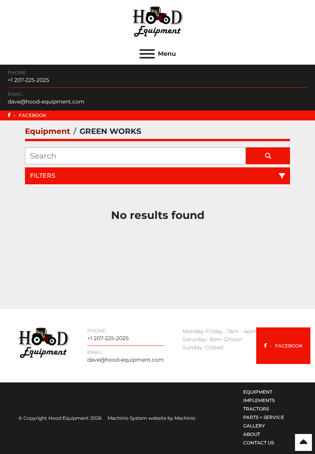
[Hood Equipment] (43, 342)
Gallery (254, 426)
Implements (259, 400)
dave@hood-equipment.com (46, 101)
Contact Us (258, 443)
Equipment (257, 392)
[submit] (268, 155)
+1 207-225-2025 (28, 80)
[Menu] (147, 53)
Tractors (256, 409)
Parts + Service (263, 417)
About (251, 434)
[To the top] (303, 442)
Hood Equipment (68, 418)
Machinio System (127, 418)
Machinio (185, 418)
